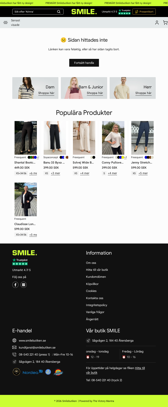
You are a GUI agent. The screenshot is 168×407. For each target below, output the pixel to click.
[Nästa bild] (35, 138)
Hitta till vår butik (97, 270)
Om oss (91, 262)
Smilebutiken (69, 400)
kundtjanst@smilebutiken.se (37, 347)
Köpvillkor (92, 284)
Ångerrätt (92, 319)
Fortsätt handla (84, 63)
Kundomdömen (96, 277)
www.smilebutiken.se (32, 340)
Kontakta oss (94, 298)
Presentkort (146, 11)
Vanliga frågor (95, 312)
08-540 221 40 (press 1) (34, 354)
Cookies (91, 291)
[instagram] (23, 285)
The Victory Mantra (103, 400)
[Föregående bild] (15, 138)
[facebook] (15, 285)
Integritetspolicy (96, 305)
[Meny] (5, 22)
